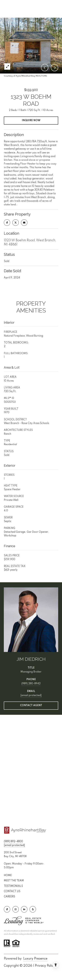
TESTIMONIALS (13, 886)
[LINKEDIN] (24, 909)
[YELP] (33, 909)
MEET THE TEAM (14, 880)
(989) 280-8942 (31, 683)
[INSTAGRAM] (15, 909)
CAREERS (9, 896)
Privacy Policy (45, 965)
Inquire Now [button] (31, 120)
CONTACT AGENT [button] (31, 705)
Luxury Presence (35, 958)
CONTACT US (12, 891)
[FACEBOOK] (7, 909)
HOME (8, 875)
